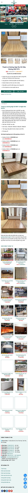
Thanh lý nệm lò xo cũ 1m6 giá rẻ (20, 392)
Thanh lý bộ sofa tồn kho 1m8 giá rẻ (7, 411)
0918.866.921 (11, 450)
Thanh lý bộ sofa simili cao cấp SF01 (7, 429)
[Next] (25, 44)
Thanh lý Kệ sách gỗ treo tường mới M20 (21, 319)
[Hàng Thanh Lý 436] (14, 2)
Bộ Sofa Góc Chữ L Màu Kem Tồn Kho (7, 319)
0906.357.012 (11, 452)
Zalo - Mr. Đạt (20, 91)
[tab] (14, 102)
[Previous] (3, 44)
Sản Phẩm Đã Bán (19, 24)
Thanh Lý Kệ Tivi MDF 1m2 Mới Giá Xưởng (7, 374)
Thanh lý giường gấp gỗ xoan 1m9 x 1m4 (7, 337)
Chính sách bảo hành (5, 471)
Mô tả (3, 101)
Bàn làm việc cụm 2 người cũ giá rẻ (7, 356)
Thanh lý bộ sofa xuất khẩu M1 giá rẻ (7, 281)
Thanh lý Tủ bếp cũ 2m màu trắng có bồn (7, 392)
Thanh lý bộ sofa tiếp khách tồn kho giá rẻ (21, 300)
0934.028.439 (11, 447)
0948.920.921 (11, 445)
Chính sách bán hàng (5, 473)
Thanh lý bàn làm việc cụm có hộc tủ (20, 374)
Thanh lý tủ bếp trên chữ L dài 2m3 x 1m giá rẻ (20, 337)
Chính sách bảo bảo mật (6, 475)
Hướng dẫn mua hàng (5, 477)
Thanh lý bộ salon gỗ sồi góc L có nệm (21, 356)
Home (6, 24)
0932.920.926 (11, 448)
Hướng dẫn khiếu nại (5, 482)
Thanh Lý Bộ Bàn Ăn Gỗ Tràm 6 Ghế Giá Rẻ (7, 262)
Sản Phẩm (11, 24)
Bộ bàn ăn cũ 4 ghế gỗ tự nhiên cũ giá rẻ (21, 411)
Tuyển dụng (3, 468)
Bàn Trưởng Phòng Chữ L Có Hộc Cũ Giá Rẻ (7, 300)
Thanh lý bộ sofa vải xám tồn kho (21, 429)
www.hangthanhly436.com (12, 457)
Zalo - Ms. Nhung (7, 91)
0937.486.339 (18, 455)
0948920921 (22, 264)
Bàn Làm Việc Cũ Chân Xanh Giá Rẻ (21, 262)
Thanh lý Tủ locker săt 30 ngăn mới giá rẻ (20, 281)
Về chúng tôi (4, 103)
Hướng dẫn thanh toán (6, 480)
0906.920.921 (10, 453)
